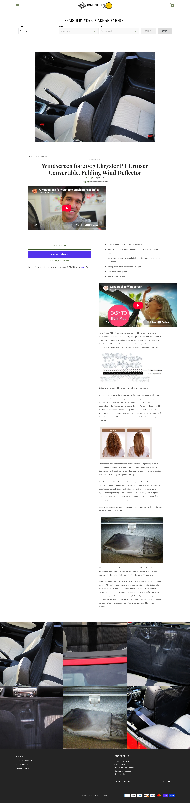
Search (19, 756)
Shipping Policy (23, 769)
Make (61, 26)
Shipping (85, 182)
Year (20, 26)
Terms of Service (24, 760)
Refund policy (22, 764)
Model (103, 26)
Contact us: (122, 756)
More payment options (59, 261)
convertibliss (102, 795)
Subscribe (166, 781)
